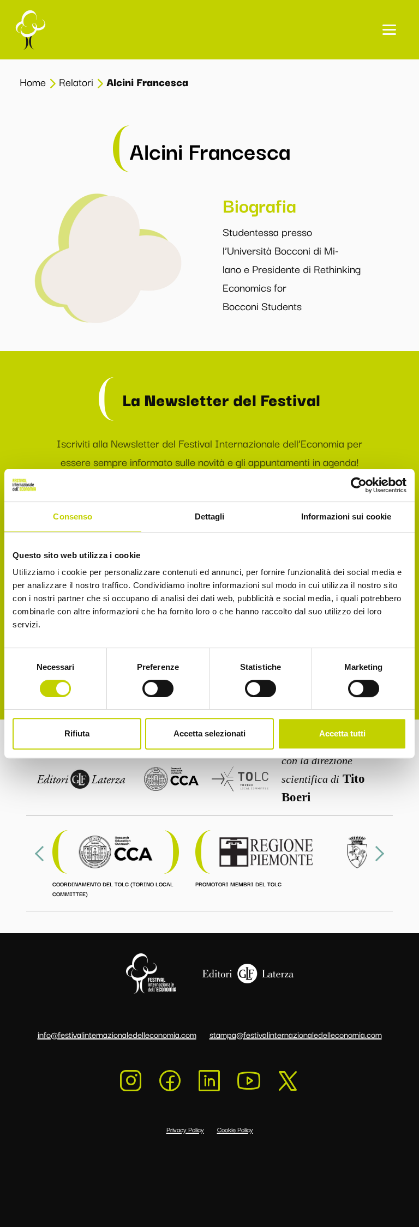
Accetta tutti (342, 733)
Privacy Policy (185, 1129)
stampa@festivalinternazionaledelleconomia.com (296, 1034)
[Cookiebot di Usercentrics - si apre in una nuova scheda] (358, 485)
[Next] (376, 854)
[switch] (157, 688)
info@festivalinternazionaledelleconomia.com (117, 1034)
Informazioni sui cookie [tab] (346, 516)
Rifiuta (76, 733)
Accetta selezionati (209, 733)
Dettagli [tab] (210, 516)
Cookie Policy (235, 1129)
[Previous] (43, 854)
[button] (389, 29)
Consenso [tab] (72, 516)
